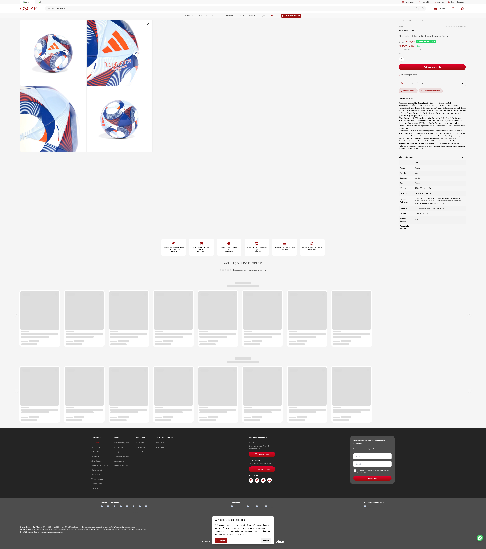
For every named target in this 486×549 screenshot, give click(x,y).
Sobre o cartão (160, 443)
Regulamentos (119, 447)
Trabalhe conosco (97, 479)
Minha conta (140, 443)
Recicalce (94, 488)
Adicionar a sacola (431, 67)
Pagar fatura (159, 447)
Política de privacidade (99, 465)
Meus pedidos (426, 2)
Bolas (424, 21)
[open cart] (462, 8)
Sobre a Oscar (96, 452)
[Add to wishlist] (148, 24)
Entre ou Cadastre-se (457, 2)
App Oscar (440, 2)
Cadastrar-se (372, 478)
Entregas (117, 452)
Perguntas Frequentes (121, 443)
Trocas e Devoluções (121, 456)
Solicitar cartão (160, 452)
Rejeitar (266, 540)
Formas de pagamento (121, 465)
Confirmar (221, 540)
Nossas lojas (95, 475)
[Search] (423, 8)
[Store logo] (28, 9)
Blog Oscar (95, 456)
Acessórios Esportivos (412, 21)
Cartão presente (409, 2)
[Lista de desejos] (453, 9)
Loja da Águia (96, 484)
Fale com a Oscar (263, 454)
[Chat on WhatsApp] (480, 538)
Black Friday (96, 447)
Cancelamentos (119, 461)
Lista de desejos (141, 452)
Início (400, 21)
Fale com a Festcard (264, 469)
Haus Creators (96, 461)
